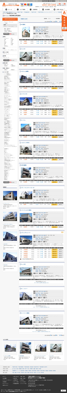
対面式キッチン (7, 129)
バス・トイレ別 (7, 131)
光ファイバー (7, 153)
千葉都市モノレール (16, 370)
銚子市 (46, 366)
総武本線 (22, 370)
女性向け (6, 104)
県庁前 (42, 372)
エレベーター (7, 117)
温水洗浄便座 (7, 134)
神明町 (31, 368)
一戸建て (6, 23)
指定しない (6, 64)
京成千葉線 (34, 370)
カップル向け (23, 381)
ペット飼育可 (7, 73)
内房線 (37, 149)
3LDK (12, 43)
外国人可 (6, 97)
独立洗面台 (7, 140)
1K (11, 38)
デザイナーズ (7, 80)
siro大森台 (23, 24)
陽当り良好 (7, 77)
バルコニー (7, 113)
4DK (12, 44)
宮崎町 (44, 27)
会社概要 (4, 378)
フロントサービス (8, 165)
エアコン (6, 141)
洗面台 (6, 136)
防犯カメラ (7, 162)
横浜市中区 (36, 366)
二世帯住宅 (7, 92)
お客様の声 (16, 380)
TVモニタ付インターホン (9, 157)
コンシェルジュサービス (9, 169)
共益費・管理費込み (8, 31)
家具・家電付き (7, 122)
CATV (6, 152)
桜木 (26, 372)
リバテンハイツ (6, 203)
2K (4, 40)
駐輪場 (6, 119)
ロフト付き (7, 109)
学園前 (42, 239)
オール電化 (7, 115)
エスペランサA (24, 93)
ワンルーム (6, 38)
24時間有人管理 (7, 164)
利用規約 (4, 381)
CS (5, 150)
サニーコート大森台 (25, 313)
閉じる (63, 390)
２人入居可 (7, 85)
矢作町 (40, 368)
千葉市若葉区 (20, 366)
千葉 (13, 372)
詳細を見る (54, 41)
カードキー (7, 95)
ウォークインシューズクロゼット (10, 147)
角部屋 (6, 179)
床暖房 (6, 142)
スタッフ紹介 (16, 381)
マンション (11, 21)
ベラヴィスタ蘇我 (24, 71)
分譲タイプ (7, 88)
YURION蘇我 (23, 165)
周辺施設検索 (16, 383)
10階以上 (6, 174)
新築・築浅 (23, 376)
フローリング (7, 108)
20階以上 (6, 175)
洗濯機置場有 (7, 123)
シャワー (6, 138)
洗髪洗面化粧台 (7, 137)
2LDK (5, 42)
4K (4, 44)
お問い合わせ (16, 376)
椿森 (34, 368)
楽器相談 (6, 76)
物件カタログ (5, 385)
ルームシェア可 (7, 100)
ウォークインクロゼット (9, 145)
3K (11, 42)
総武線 (38, 370)
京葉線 (37, 30)
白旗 (44, 122)
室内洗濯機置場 (7, 106)
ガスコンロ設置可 (8, 99)
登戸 (26, 368)
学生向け (6, 101)
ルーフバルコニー (8, 114)
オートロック (7, 156)
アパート (6, 21)
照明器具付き (7, 118)
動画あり (13, 69)
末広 (28, 368)
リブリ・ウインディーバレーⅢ (27, 187)
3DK (5, 43)
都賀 (37, 368)
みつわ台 (14, 368)
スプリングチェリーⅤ (25, 232)
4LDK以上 (6, 45)
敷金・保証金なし (7, 28)
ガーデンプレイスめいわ (8, 224)
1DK (5, 39)
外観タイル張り (7, 124)
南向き (6, 178)
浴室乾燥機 (7, 133)
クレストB (23, 48)
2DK (12, 40)
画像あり (6, 69)
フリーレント (7, 94)
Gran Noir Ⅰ (6, 264)
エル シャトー (24, 288)
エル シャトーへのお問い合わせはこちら (41, 307)
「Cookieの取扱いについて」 (13, 391)
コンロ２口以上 (7, 126)
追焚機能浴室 (7, 132)
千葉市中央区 (40, 27)
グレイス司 (23, 264)
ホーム (4, 376)
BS (5, 151)
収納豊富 (6, 148)
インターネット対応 (8, 155)
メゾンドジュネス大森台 (26, 210)
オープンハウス (7, 96)
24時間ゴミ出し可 (8, 166)
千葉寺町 (45, 51)
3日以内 (5, 65)
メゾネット (7, 110)
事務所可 (6, 83)
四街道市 (32, 366)
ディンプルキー (7, 161)
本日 (12, 64)
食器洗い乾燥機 (7, 127)
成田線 (54, 370)
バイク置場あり (7, 120)
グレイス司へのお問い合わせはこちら (41, 282)
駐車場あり (7, 170)
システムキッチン (8, 128)
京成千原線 (38, 31)
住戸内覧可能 (7, 167)
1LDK (12, 39)
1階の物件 (6, 173)
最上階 (6, 176)
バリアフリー (7, 86)
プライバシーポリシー (7, 380)
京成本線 (50, 370)
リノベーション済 (8, 81)
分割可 (6, 87)
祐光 (17, 368)
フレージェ (23, 120)
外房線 (29, 370)
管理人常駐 (7, 90)
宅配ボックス (7, 159)
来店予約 (15, 378)
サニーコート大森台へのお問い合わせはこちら (41, 331)
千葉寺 (42, 31)
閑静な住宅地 (7, 78)
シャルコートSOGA (25, 142)
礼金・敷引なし (7, 29)
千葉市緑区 (41, 366)
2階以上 (6, 171)
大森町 (44, 212)
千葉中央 (22, 372)
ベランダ (6, 111)
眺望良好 (6, 91)
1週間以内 (13, 65)
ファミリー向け (7, 105)
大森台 (42, 56)
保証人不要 (7, 82)
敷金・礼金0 (23, 378)
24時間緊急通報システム (9, 160)
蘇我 (40, 30)
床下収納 (6, 143)
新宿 (23, 368)
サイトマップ (5, 383)
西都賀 (20, 368)
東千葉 (31, 372)
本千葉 (40, 149)
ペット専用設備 (7, 74)
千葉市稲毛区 (26, 366)
